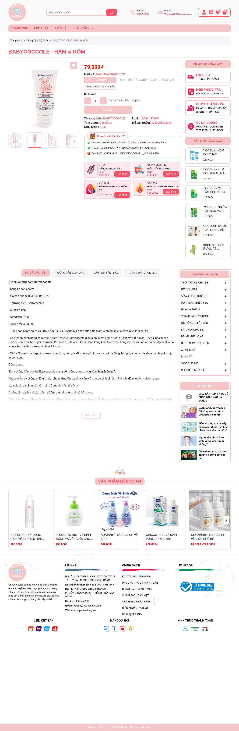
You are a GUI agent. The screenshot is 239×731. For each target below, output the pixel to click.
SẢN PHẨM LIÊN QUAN (119, 481)
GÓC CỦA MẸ (189, 363)
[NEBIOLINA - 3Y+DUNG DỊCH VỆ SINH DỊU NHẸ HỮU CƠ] (29, 510)
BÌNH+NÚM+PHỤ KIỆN (195, 343)
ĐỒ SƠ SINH (189, 289)
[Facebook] (114, 628)
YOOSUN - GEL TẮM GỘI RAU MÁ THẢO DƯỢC (215, 190)
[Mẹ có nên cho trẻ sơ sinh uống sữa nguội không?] (189, 440)
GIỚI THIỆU (41, 28)
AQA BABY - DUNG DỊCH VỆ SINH (119, 536)
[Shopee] (31, 628)
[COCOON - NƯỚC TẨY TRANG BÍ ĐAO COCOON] (194, 231)
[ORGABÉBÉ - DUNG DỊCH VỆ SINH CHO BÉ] (209, 510)
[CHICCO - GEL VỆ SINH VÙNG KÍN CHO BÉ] (164, 510)
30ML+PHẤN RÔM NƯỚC (99, 80)
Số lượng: (90, 94)
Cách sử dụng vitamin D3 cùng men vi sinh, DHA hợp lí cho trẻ (212, 411)
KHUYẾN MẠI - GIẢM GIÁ (136, 576)
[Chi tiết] (127, 165)
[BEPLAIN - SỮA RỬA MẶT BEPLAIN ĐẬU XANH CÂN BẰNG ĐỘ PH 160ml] (194, 250)
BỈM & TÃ (186, 356)
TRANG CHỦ (19, 28)
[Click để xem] (43, 95)
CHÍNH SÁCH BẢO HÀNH (136, 601)
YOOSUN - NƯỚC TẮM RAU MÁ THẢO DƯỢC (215, 209)
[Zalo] (106, 628)
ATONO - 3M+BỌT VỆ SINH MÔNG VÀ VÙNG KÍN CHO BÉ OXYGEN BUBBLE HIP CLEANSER (73, 537)
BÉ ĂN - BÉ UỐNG (192, 336)
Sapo (148, 727)
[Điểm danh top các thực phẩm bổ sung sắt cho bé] (189, 454)
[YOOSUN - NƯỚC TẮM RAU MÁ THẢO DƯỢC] (194, 212)
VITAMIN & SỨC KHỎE (195, 316)
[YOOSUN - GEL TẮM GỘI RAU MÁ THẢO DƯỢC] (194, 193)
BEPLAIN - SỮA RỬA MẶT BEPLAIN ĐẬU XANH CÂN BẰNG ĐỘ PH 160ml (215, 247)
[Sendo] (55, 628)
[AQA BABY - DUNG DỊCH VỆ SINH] (119, 510)
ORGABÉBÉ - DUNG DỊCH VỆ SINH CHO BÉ (208, 536)
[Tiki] (47, 628)
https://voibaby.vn (86, 610)
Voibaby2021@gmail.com (178, 14)
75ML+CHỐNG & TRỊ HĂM (100, 86)
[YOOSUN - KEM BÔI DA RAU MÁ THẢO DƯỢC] (194, 174)
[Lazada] (39, 628)
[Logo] (17, 12)
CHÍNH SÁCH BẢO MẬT (135, 595)
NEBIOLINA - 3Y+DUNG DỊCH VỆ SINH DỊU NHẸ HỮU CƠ (26, 537)
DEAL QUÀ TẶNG (132, 614)
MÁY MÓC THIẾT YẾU (194, 302)
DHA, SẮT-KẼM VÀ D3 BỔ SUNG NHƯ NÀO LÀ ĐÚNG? (214, 397)
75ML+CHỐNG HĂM (162, 80)
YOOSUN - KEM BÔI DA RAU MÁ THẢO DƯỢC (213, 171)
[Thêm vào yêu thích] (73, 65)
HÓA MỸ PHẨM (190, 309)
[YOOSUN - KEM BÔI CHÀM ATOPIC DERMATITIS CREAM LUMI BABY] (194, 155)
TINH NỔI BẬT (204, 386)
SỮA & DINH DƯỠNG (194, 295)
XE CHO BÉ (188, 349)
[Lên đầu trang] (232, 710)
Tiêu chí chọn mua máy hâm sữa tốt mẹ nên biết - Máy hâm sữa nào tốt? (213, 427)
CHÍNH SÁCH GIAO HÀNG (137, 589)
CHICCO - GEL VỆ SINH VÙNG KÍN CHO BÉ (161, 536)
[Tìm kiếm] (111, 12)
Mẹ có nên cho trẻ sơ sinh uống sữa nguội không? (211, 441)
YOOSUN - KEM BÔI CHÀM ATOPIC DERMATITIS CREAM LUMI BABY (213, 153)
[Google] (130, 628)
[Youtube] (122, 628)
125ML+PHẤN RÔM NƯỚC (132, 80)
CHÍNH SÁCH (81, 28)
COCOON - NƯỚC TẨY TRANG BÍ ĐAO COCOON (215, 228)
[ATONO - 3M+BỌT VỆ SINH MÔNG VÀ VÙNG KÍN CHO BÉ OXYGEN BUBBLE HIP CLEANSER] (74, 510)
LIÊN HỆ (60, 28)
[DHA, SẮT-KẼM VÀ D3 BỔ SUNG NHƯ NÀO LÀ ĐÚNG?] (189, 396)
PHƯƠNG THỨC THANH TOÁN (140, 582)
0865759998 (143, 14)
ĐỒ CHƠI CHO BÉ (192, 329)
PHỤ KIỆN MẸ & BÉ (193, 369)
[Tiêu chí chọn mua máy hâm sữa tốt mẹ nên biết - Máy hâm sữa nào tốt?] (189, 426)
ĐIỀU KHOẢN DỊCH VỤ (135, 607)
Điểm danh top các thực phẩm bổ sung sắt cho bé (213, 455)
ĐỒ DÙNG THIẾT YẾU (194, 322)
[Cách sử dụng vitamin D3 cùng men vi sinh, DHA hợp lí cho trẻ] (189, 412)
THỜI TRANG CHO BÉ (194, 282)
